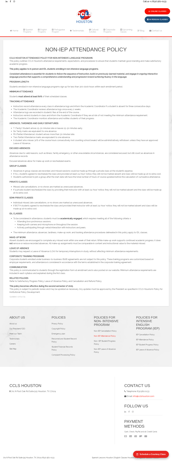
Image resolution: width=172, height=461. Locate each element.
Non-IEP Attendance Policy (105, 336)
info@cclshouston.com (143, 396)
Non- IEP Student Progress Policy (104, 342)
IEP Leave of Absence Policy (147, 350)
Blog (141, 30)
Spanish (28, 30)
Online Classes (158, 11)
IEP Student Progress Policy (147, 345)
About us (13, 324)
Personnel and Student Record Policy (64, 340)
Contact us (156, 30)
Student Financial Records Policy (62, 348)
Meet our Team (15, 334)
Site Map (12, 349)
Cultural (93, 30)
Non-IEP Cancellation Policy (105, 331)
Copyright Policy (58, 329)
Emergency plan (58, 334)
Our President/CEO (17, 329)
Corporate (109, 30)
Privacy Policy (57, 324)
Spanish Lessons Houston (102, 458)
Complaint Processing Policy (63, 355)
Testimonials (78, 30)
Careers (12, 344)
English (42, 30)
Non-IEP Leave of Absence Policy (105, 350)
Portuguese (58, 30)
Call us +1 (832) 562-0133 (154, 1)
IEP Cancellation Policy (145, 335)
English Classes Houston (124, 458)
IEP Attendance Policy (145, 340)
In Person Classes (158, 19)
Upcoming (126, 30)
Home (15, 30)
